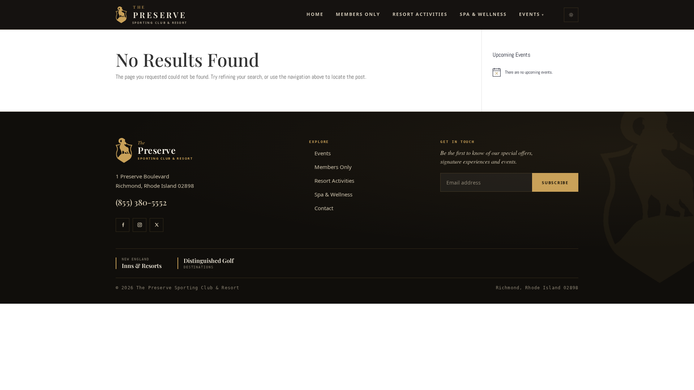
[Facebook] (122, 225)
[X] (156, 225)
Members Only (358, 14)
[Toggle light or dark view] (571, 15)
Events (531, 14)
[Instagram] (139, 225)
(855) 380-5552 (141, 202)
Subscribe (555, 182)
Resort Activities (420, 14)
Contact (323, 208)
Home (315, 14)
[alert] (535, 72)
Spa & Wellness (483, 14)
